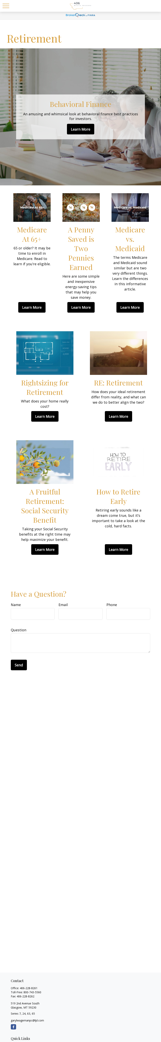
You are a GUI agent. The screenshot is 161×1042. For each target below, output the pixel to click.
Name (16, 604)
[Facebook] (13, 1026)
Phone (111, 604)
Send (19, 665)
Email (63, 604)
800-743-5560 (32, 992)
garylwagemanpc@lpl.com (27, 1020)
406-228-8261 (29, 988)
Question (18, 630)
